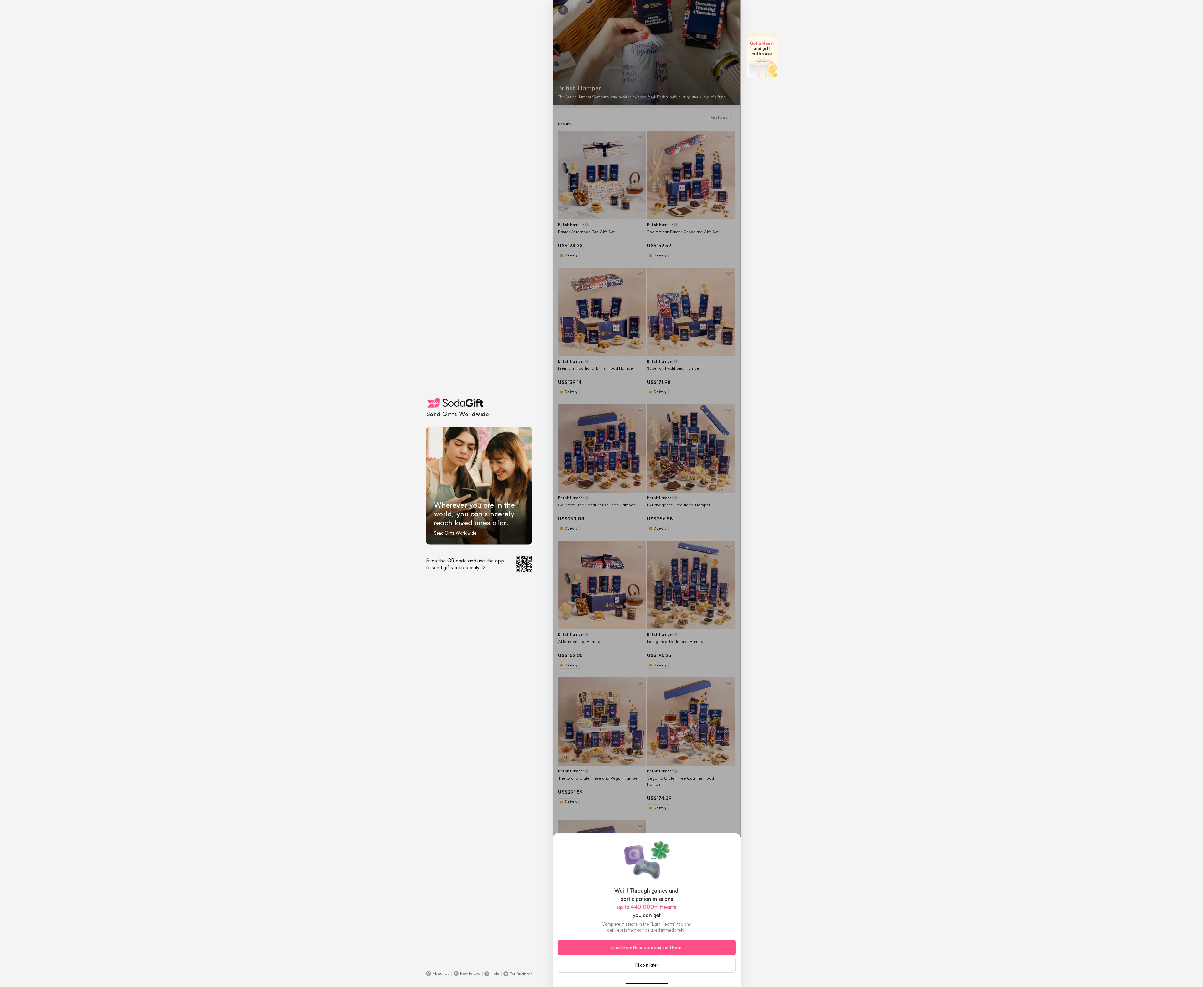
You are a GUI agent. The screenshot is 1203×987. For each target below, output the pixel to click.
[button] (438, 973)
